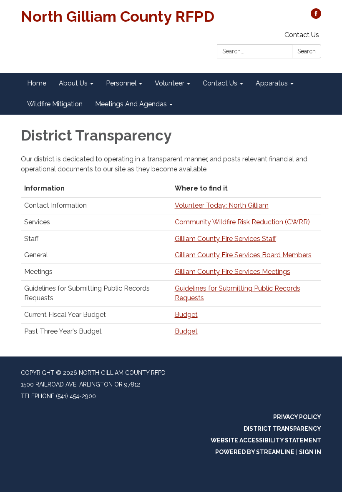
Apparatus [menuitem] (272, 83)
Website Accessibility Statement (266, 440)
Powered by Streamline (254, 452)
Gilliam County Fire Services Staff (225, 239)
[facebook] (316, 16)
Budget (186, 315)
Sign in (310, 452)
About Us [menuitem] (73, 83)
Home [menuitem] (36, 83)
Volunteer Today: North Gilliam (222, 205)
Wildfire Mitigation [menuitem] (55, 104)
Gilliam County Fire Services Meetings (232, 272)
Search (306, 51)
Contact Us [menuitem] (220, 83)
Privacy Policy (297, 417)
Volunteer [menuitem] (169, 83)
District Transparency (282, 428)
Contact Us (301, 35)
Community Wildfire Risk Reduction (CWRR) (242, 222)
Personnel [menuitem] (121, 83)
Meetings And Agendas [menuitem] (131, 104)
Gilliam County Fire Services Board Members (243, 255)
